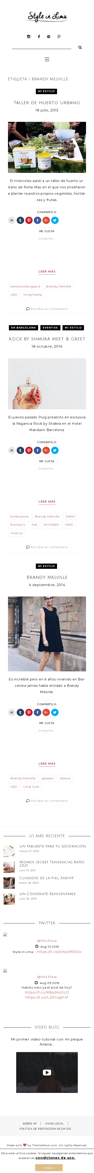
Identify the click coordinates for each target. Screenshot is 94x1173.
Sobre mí (30, 1123)
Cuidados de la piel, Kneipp (46, 878)
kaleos (65, 778)
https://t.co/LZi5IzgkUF (46, 997)
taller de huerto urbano (47, 102)
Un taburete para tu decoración (52, 846)
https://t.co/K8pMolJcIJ (47, 992)
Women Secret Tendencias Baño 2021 (52, 863)
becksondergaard (25, 286)
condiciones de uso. (55, 1158)
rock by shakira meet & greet (47, 338)
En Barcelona (23, 327)
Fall (34, 524)
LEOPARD (51, 524)
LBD (13, 294)
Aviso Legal (54, 1123)
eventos (50, 327)
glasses (47, 778)
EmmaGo (18, 524)
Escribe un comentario (49, 309)
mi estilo (46, 91)
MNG (69, 524)
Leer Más (47, 271)
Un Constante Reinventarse (47, 894)
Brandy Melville (58, 286)
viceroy (16, 533)
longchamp (33, 294)
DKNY (71, 516)
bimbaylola (19, 516)
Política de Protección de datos (45, 1128)
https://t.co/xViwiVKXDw (59, 952)
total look (31, 786)
